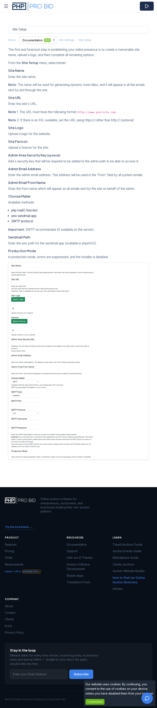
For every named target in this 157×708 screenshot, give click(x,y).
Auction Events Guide (127, 551)
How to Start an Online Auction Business (129, 580)
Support (72, 551)
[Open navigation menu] (6, 6)
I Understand (95, 701)
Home (12, 40)
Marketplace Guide (125, 557)
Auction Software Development (78, 567)
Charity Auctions (123, 564)
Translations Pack (78, 582)
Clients (9, 619)
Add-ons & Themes (80, 557)
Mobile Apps (75, 575)
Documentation (35, 40)
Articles (117, 588)
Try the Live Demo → (18, 526)
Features (11, 544)
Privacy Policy (14, 632)
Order (9, 557)
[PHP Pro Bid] (27, 6)
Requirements (14, 564)
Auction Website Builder (129, 571)
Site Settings (66, 40)
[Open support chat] (147, 698)
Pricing (9, 551)
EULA (8, 626)
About (9, 606)
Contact (10, 612)
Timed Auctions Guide (127, 544)
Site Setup (85, 40)
